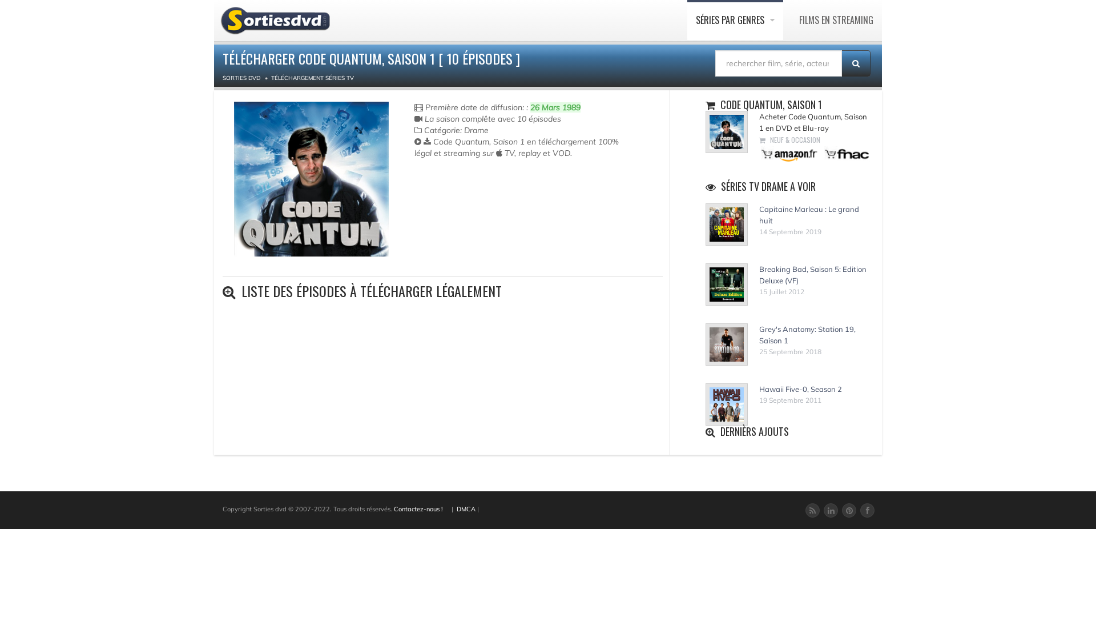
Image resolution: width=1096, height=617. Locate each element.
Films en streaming (836, 20)
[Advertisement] (481, 204)
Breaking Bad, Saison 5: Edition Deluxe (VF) (813, 275)
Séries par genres (731, 20)
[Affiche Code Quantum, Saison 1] (311, 179)
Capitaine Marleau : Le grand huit (809, 215)
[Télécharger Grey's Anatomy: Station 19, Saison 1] (727, 344)
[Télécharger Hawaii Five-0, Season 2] (727, 404)
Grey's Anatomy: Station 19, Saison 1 (807, 334)
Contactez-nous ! (418, 509)
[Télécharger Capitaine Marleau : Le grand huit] (727, 224)
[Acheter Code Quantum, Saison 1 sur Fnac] (846, 153)
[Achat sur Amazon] (789, 153)
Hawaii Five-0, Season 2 (800, 389)
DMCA (466, 509)
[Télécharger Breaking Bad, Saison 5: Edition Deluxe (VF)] (727, 284)
